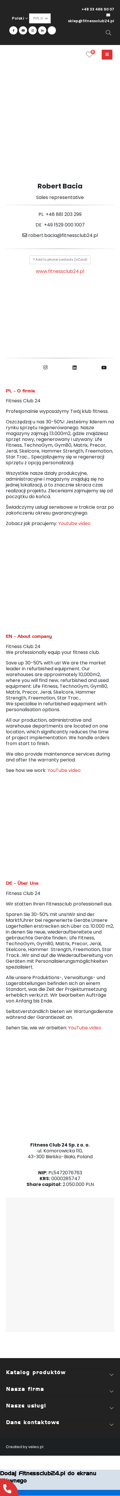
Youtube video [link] (74, 523)
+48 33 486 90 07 (98, 9)
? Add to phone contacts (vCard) (60, 259)
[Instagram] (33, 30)
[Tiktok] (52, 30)
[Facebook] (13, 30)
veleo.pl (35, 1447)
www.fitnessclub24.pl (60, 271)
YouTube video (84, 1027)
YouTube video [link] (64, 770)
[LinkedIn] (42, 30)
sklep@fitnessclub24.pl (91, 20)
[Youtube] (23, 30)
